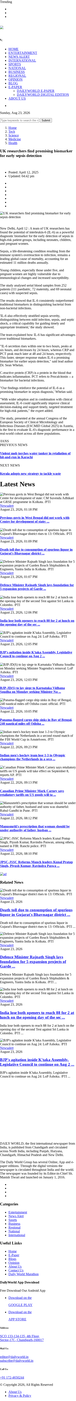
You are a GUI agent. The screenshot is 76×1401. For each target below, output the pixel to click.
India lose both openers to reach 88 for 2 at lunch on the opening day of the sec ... (37, 622)
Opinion (13, 1262)
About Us (15, 1266)
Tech (11, 131)
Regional (14, 1227)
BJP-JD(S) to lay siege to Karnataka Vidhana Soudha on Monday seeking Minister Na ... (32, 690)
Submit (46, 120)
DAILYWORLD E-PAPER (35, 91)
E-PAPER (15, 87)
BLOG (13, 83)
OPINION (15, 79)
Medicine (14, 139)
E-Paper (13, 1255)
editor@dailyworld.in (14, 1357)
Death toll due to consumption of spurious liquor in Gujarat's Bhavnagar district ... (36, 551)
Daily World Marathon (23, 1274)
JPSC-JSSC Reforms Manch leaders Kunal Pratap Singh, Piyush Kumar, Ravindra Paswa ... (36, 864)
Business (14, 1223)
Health (12, 143)
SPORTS (14, 64)
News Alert (16, 1216)
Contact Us (15, 1270)
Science (13, 135)
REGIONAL (17, 75)
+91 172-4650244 (12, 1377)
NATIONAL (17, 68)
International (16, 1235)
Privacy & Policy (19, 1395)
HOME (13, 49)
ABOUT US (17, 98)
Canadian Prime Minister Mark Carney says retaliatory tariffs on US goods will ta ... (32, 793)
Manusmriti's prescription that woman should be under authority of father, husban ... (35, 828)
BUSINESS (16, 72)
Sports (12, 1220)
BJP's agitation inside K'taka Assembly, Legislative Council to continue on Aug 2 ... (36, 654)
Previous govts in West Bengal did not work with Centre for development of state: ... (34, 519)
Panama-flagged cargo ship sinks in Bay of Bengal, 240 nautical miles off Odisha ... (36, 721)
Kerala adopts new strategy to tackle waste (30, 473)
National (14, 1231)
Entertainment (17, 1212)
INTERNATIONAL (22, 60)
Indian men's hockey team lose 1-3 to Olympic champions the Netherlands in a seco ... (32, 757)
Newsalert (7, 505)
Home (12, 128)
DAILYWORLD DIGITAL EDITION (43, 94)
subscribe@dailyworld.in (16, 1360)
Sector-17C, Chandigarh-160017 (22, 1340)
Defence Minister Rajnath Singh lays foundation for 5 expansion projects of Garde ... (37, 587)
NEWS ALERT (19, 56)
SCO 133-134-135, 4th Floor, (19, 1336)
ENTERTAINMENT (22, 53)
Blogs (12, 1259)
